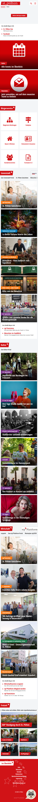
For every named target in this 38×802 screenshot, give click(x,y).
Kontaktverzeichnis (9, 162)
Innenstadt (5, 173)
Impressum (19, 778)
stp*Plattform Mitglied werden (15, 689)
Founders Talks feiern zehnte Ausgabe (18, 590)
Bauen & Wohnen (10, 144)
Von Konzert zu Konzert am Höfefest (18, 491)
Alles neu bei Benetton (12, 291)
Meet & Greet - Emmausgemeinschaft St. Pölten (18, 645)
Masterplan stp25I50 (31, 533)
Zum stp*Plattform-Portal (15, 533)
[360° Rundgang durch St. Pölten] (19, 718)
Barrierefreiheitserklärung (19, 776)
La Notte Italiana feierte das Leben (17, 234)
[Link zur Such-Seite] (31, 3)
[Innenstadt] (10, 748)
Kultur (3, 345)
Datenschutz (19, 774)
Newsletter (19, 769)
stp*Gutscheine (9, 694)
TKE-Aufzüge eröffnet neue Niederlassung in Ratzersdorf (17, 617)
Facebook (6, 34)
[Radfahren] (28, 734)
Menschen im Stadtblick (12, 333)
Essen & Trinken (6, 740)
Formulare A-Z (28, 162)
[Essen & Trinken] (10, 734)
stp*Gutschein (9, 328)
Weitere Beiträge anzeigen (19, 15)
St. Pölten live (8, 29)
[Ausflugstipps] (28, 748)
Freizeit (4, 705)
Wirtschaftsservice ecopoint (13, 684)
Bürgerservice (7, 108)
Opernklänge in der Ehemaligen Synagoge (16, 519)
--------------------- (19, 781)
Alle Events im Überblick (12, 67)
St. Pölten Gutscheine (22, 178)
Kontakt (19, 772)
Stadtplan (28, 125)
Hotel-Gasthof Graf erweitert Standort (18, 675)
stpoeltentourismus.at (30, 710)
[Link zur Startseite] (10, 3)
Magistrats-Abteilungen (9, 125)
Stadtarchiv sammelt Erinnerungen (17, 434)
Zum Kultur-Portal (6, 349)
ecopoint (3, 533)
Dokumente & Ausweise (28, 144)
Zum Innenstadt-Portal (7, 178)
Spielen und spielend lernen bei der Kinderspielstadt (17, 318)
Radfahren (24, 740)
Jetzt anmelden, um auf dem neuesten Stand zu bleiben (18, 95)
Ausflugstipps (25, 753)
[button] (30, 794)
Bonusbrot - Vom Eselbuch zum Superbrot (15, 261)
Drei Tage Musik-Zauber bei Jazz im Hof (17, 405)
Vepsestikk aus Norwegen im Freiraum (14, 376)
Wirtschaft (5, 529)
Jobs (19, 767)
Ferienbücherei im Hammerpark (16, 463)
